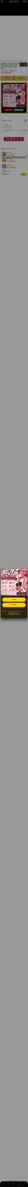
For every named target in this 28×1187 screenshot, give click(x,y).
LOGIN (14, 599)
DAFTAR (14, 605)
